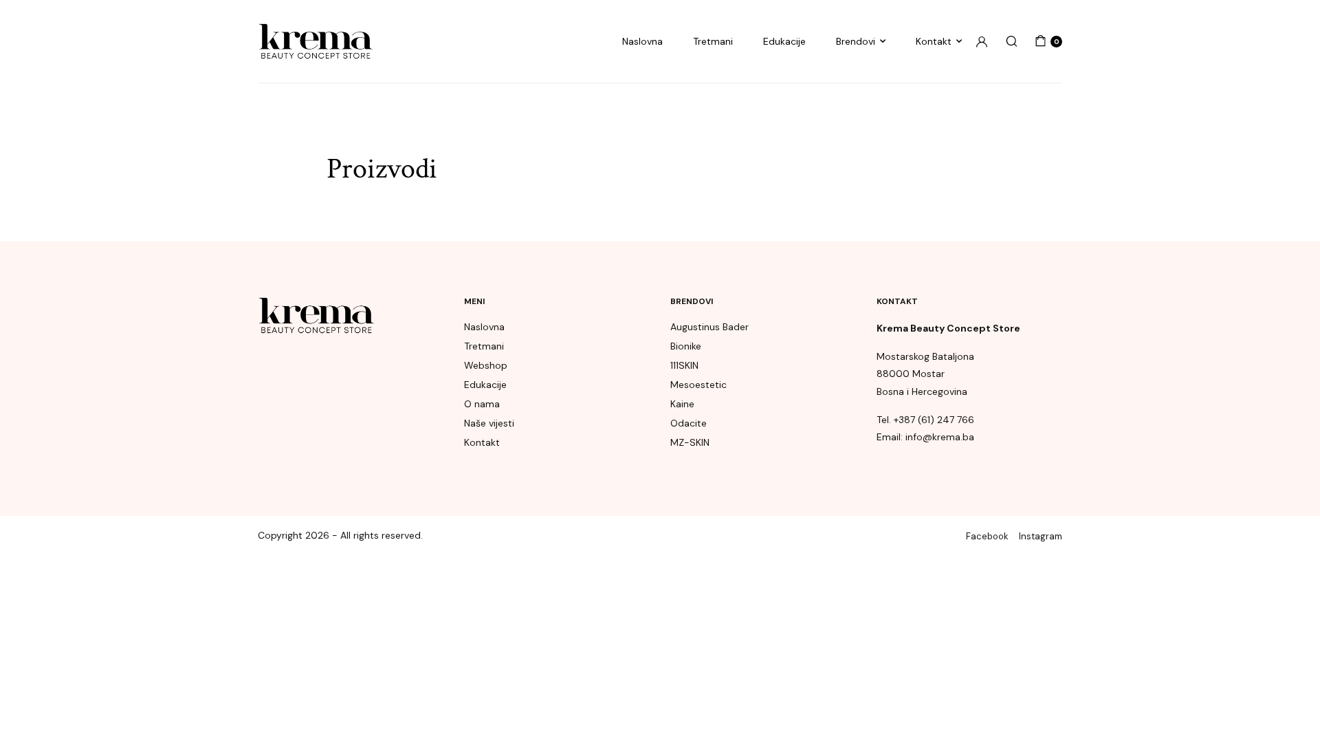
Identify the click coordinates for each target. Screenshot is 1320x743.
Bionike (685, 346)
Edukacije (784, 41)
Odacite (688, 423)
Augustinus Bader (709, 327)
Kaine (682, 404)
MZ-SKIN (690, 442)
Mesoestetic (698, 384)
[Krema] (315, 42)
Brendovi (855, 41)
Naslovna (642, 41)
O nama (482, 404)
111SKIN (684, 365)
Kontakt (934, 41)
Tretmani (713, 41)
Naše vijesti (489, 423)
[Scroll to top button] (1289, 712)
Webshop (485, 365)
